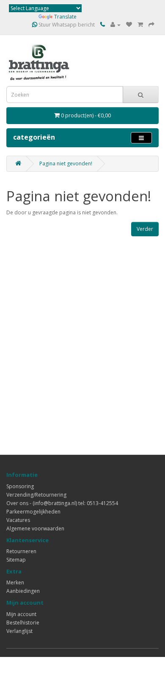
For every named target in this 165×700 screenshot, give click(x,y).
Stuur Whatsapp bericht (66, 24)
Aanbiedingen (23, 591)
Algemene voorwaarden (35, 528)
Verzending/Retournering (36, 494)
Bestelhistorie (22, 622)
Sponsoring (20, 486)
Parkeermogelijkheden (33, 511)
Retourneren (21, 551)
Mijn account (21, 614)
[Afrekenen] (151, 24)
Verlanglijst (19, 631)
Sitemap (16, 559)
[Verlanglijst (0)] (129, 24)
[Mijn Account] (115, 24)
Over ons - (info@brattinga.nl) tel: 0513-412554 (62, 503)
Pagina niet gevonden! (65, 163)
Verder (145, 228)
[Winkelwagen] (140, 24)
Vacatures (18, 520)
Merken (15, 582)
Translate (65, 16)
